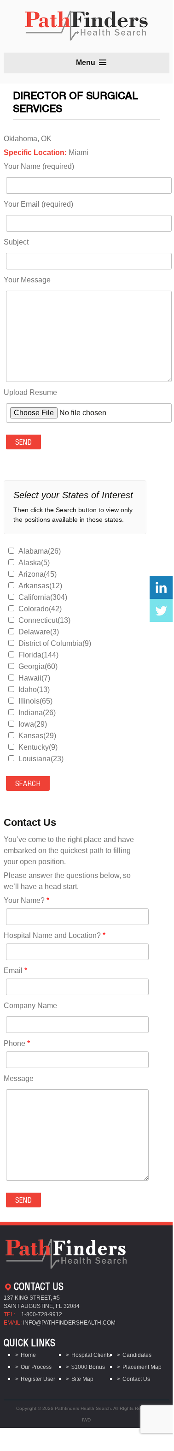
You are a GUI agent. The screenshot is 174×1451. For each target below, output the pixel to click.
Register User (38, 1379)
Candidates (136, 1355)
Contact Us (136, 1379)
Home (28, 1355)
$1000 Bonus (88, 1367)
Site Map (82, 1379)
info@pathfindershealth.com (69, 1323)
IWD (86, 1419)
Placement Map (142, 1367)
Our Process (36, 1367)
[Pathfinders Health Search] (86, 23)
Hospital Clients (91, 1355)
